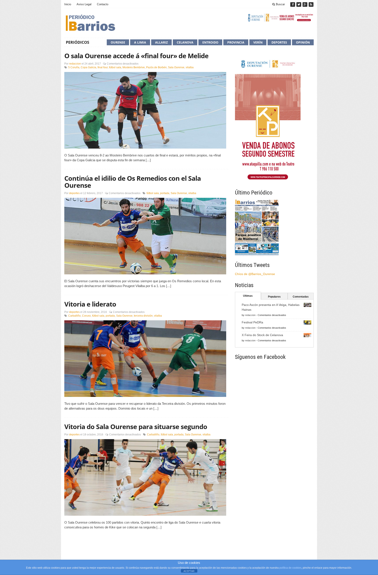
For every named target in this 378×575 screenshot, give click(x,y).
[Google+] (305, 4)
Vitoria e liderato (90, 304)
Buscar (280, 4)
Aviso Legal (84, 4)
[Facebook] (293, 4)
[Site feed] (311, 4)
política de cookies (290, 567)
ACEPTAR (189, 571)
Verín (257, 42)
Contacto (102, 4)
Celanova (185, 42)
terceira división (143, 315)
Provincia (235, 42)
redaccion (75, 63)
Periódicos (77, 42)
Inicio (67, 4)
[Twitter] (299, 4)
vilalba (190, 67)
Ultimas (248, 295)
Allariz (161, 42)
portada (164, 193)
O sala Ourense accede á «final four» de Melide (136, 55)
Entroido (210, 42)
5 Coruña (73, 67)
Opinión (303, 42)
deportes (74, 193)
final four (103, 67)
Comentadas (301, 296)
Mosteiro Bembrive (133, 67)
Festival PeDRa (252, 322)
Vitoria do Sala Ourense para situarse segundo (135, 426)
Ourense (118, 42)
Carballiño (74, 315)
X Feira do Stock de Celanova (262, 335)
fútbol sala (115, 67)
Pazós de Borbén (156, 67)
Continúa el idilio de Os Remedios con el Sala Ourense (132, 182)
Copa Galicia (88, 67)
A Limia (140, 42)
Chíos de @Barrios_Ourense (255, 274)
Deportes (279, 42)
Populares (274, 296)
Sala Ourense (176, 67)
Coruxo (86, 315)
